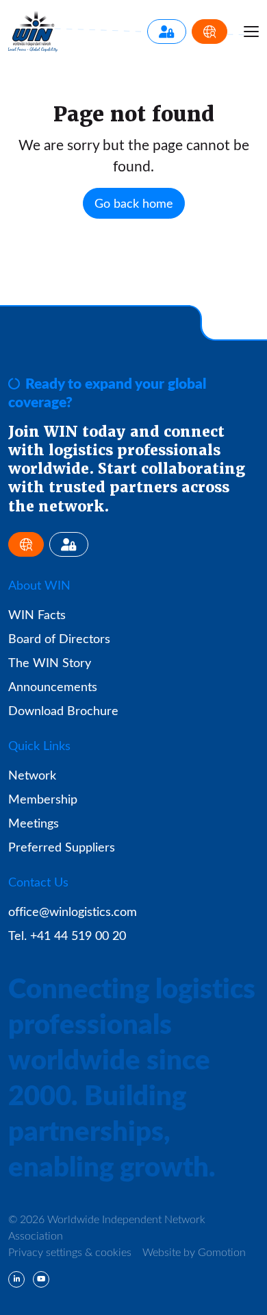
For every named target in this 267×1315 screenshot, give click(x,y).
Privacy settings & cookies (69, 1251)
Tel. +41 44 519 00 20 (67, 935)
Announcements (52, 686)
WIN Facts (37, 614)
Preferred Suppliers (61, 847)
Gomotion (222, 1251)
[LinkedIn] (16, 1279)
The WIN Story (49, 662)
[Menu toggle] (251, 31)
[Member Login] (166, 31)
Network (32, 775)
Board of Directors (59, 638)
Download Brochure (63, 710)
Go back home (133, 203)
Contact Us (38, 881)
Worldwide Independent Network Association (33, 31)
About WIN (39, 585)
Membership (42, 799)
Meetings (33, 823)
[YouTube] (41, 1279)
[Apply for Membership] (209, 31)
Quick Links (39, 745)
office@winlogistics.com (72, 911)
